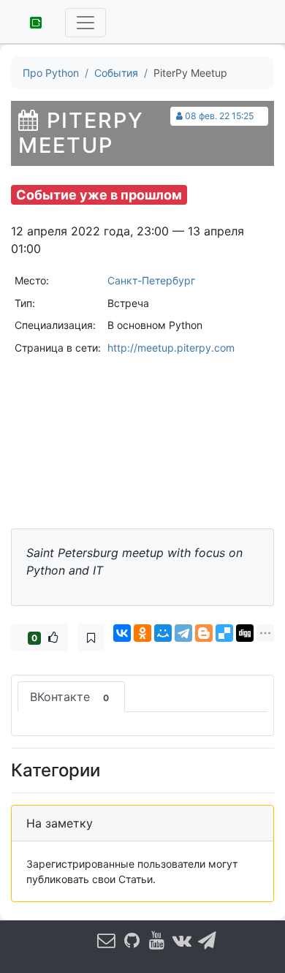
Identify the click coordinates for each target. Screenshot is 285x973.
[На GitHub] (131, 939)
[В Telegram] (207, 939)
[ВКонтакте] (122, 633)
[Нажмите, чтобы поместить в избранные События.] (90, 637)
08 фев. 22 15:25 (219, 115)
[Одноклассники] (142, 633)
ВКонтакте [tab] (69, 696)
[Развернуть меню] (85, 22)
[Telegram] (183, 633)
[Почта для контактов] (106, 939)
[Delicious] (224, 633)
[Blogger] (204, 633)
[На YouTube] (157, 939)
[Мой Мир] (163, 633)
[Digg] (245, 633)
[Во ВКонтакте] (182, 939)
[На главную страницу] (31, 21)
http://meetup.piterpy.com (171, 347)
